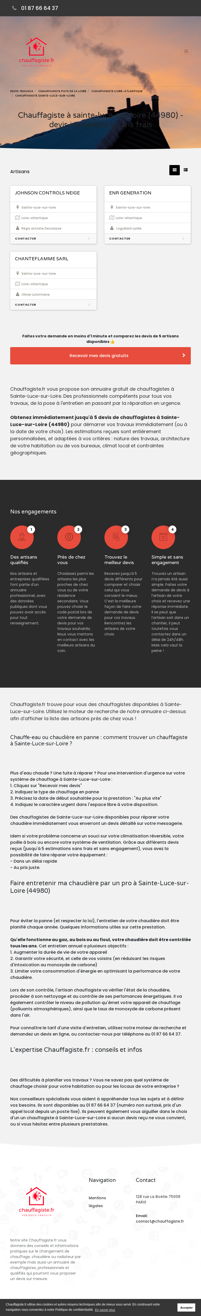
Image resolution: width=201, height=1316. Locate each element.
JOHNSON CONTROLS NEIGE (47, 193)
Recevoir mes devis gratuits (99, 356)
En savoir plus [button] (105, 1310)
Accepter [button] (186, 1307)
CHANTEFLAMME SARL (41, 259)
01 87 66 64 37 (39, 8)
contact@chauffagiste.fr (160, 1221)
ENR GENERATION (130, 193)
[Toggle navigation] (186, 51)
